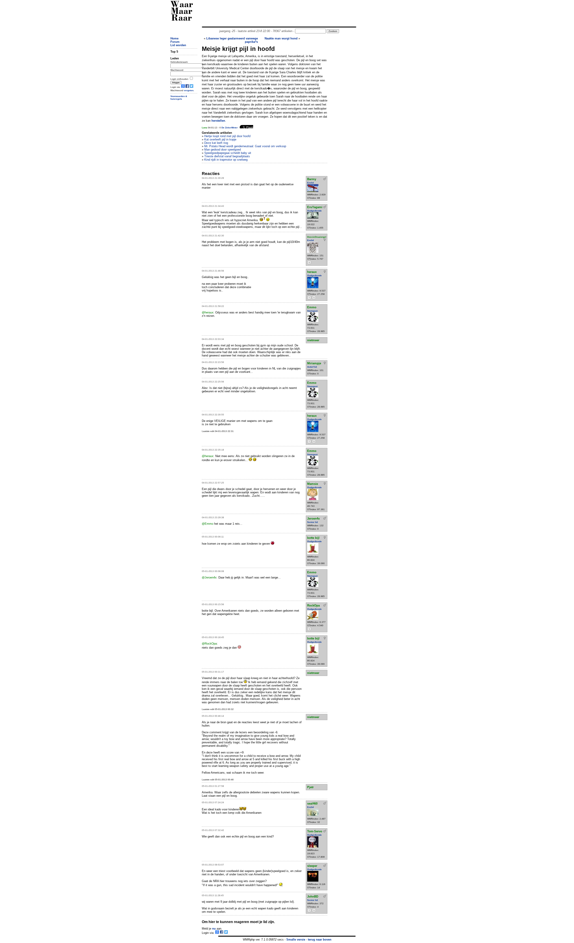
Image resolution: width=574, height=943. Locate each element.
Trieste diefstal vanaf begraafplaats (227, 156)
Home (174, 38)
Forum (175, 41)
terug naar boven (319, 939)
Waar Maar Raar (181, 12)
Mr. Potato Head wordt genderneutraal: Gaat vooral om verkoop (245, 146)
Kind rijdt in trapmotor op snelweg (226, 159)
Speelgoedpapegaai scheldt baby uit (227, 153)
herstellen (218, 120)
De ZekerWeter (230, 127)
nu (214, 928)
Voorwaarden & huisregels (178, 97)
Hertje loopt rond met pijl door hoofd (227, 136)
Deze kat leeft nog (216, 143)
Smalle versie (295, 939)
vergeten (189, 90)
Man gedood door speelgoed (222, 149)
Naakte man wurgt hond (281, 38)
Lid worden (178, 45)
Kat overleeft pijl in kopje (220, 139)
